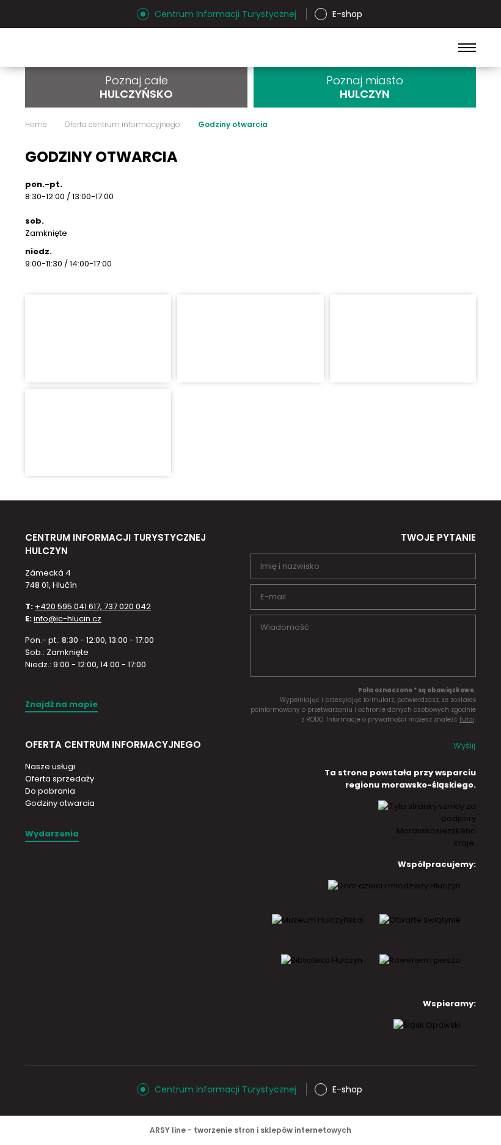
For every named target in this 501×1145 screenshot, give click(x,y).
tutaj (467, 719)
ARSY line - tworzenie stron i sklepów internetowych (250, 1130)
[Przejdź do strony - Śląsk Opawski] (427, 1036)
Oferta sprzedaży (59, 779)
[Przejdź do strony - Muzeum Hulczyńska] (317, 931)
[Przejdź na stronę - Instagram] (34, 14)
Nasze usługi (50, 766)
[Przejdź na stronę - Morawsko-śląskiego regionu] (427, 843)
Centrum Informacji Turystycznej (225, 14)
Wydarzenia (52, 834)
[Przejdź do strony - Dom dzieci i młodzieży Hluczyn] (394, 897)
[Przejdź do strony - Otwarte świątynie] (420, 931)
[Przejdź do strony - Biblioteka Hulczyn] (321, 971)
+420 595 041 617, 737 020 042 (93, 606)
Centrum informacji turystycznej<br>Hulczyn (122, 47)
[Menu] (467, 47)
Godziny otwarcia (60, 803)
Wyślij (464, 746)
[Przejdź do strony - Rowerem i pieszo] (420, 971)
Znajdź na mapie (61, 704)
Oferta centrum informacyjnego (122, 125)
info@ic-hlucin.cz (67, 618)
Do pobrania (50, 791)
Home (36, 125)
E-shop (347, 14)
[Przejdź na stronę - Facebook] (55, 14)
